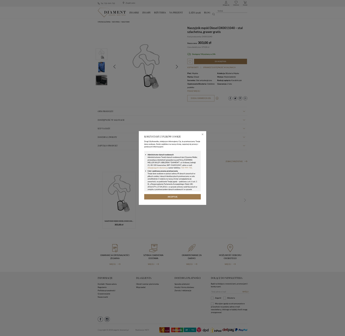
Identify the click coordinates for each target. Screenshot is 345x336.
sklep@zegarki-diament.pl (158, 168)
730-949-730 (186, 168)
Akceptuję (172, 197)
